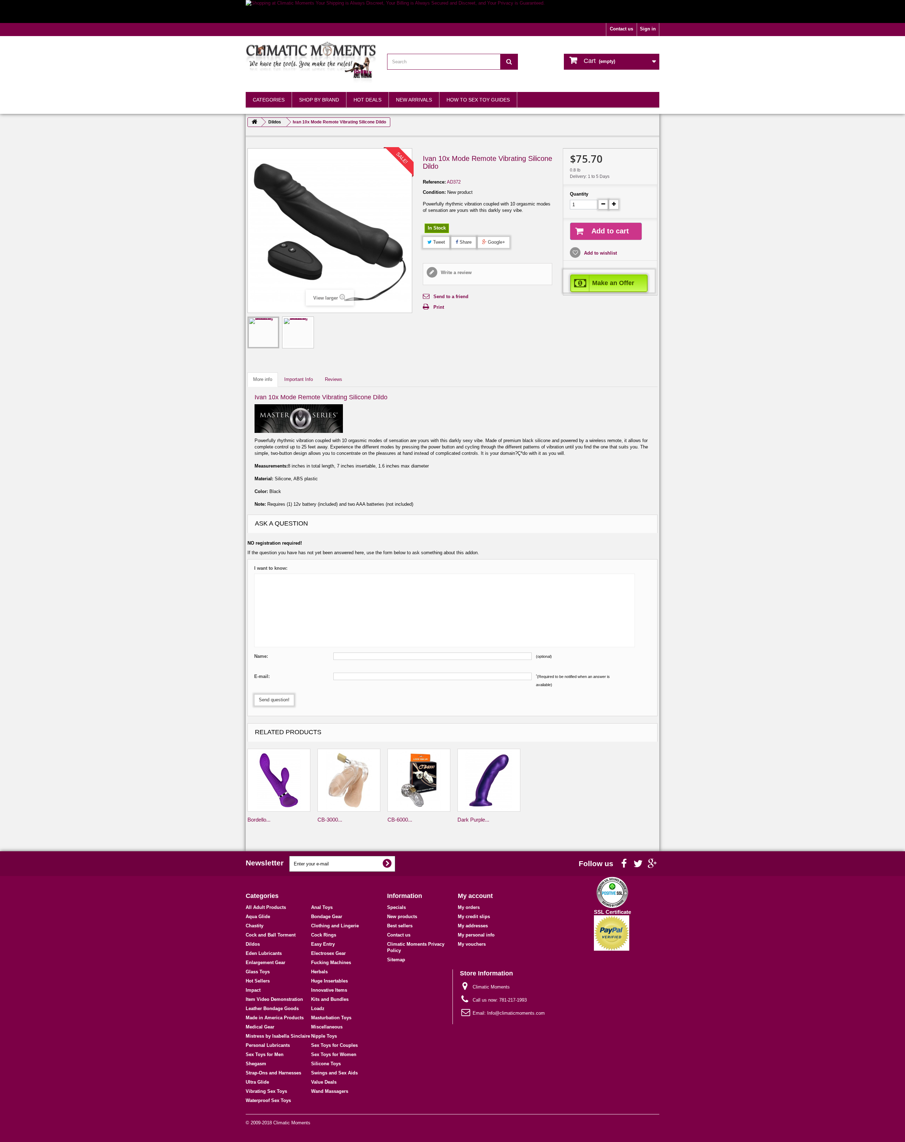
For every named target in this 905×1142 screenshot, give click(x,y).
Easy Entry (323, 944)
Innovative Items (329, 990)
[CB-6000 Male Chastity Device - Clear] (418, 780)
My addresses (473, 925)
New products (402, 916)
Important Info (298, 379)
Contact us (621, 28)
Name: (261, 656)
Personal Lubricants (268, 1045)
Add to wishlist (600, 253)
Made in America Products (275, 1017)
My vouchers (472, 944)
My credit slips (474, 916)
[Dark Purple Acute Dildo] (488, 780)
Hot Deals (367, 100)
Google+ (495, 242)
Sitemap (396, 959)
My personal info (476, 935)
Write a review (455, 272)
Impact (253, 990)
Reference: (434, 182)
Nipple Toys (324, 1036)
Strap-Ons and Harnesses (273, 1073)
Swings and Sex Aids (334, 1073)
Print (438, 307)
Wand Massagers (329, 1091)
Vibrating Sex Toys (266, 1091)
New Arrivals (414, 100)
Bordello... (258, 820)
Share (465, 242)
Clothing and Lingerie (335, 925)
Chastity (254, 925)
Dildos (253, 944)
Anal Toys (322, 907)
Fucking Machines (331, 962)
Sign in (648, 28)
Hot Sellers (258, 981)
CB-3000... (329, 820)
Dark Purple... (473, 820)
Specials (396, 907)
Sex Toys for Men (265, 1054)
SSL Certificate (612, 912)
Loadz (318, 1008)
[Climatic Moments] (311, 62)
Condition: (434, 192)
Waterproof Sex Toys (268, 1100)
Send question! (274, 699)
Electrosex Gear (328, 953)
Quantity (579, 194)
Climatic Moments (291, 1122)
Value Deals (324, 1082)
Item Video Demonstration (274, 999)
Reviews (333, 379)
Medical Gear (260, 1027)
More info (262, 379)
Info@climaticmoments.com (516, 1013)
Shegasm (256, 1063)
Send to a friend (450, 296)
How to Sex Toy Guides (478, 100)
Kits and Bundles (330, 999)
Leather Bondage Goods (272, 1008)
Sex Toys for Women (333, 1054)
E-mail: (262, 676)
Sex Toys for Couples (334, 1045)
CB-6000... (399, 820)
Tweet (438, 242)
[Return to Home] (254, 122)
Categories (269, 100)
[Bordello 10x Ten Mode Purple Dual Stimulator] (278, 780)
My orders (469, 907)
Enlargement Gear (265, 962)
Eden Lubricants (264, 953)
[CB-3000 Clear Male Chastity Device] (348, 780)
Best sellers (400, 925)
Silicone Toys (326, 1063)
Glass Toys (258, 971)
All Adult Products (266, 907)
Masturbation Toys (331, 1017)
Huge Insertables (329, 981)
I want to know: (270, 568)
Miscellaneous (327, 1027)
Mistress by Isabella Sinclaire (278, 1036)
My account (475, 895)
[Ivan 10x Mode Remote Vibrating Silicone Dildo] (263, 332)
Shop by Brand (319, 100)
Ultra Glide (257, 1082)
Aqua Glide (258, 916)
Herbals (319, 971)
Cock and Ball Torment (271, 935)
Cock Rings (323, 935)
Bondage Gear (326, 916)
